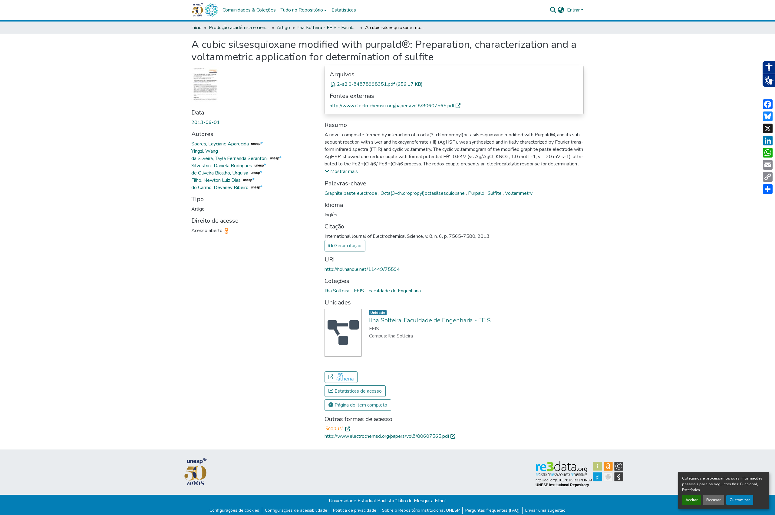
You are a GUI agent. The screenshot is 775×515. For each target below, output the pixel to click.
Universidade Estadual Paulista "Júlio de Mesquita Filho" (388, 500)
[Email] (768, 165)
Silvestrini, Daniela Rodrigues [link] (222, 165)
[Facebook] (768, 104)
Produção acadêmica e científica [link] (239, 27)
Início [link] (196, 27)
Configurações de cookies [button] (234, 510)
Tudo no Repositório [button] (302, 10)
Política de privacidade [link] (354, 510)
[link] (454, 84)
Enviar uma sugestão (545, 510)
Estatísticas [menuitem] (343, 10)
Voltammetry (519, 193)
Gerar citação (347, 245)
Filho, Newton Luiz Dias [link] (216, 180)
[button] (211, 10)
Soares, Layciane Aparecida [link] (220, 144)
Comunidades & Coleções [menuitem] (249, 10)
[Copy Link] (768, 177)
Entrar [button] (574, 10)
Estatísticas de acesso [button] (357, 391)
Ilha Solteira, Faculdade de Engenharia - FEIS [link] (430, 320)
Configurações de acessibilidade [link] (296, 510)
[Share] (768, 189)
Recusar (713, 500)
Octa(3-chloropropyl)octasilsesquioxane (423, 193)
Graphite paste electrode (351, 193)
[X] (768, 128)
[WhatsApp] (768, 153)
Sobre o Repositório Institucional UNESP (421, 510)
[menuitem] (304, 10)
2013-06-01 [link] (205, 122)
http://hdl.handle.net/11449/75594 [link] (362, 269)
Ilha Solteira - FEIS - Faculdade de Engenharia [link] (327, 27)
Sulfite (495, 193)
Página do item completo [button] (360, 405)
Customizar (740, 500)
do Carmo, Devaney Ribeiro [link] (220, 187)
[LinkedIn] (768, 141)
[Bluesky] (768, 116)
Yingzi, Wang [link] (204, 151)
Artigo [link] (283, 27)
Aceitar (691, 500)
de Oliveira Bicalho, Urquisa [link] (220, 173)
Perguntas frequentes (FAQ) (492, 510)
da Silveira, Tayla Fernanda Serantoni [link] (230, 158)
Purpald (477, 193)
